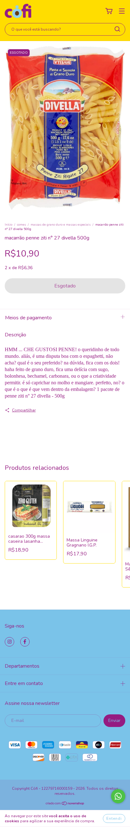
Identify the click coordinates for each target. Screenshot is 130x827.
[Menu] (122, 11)
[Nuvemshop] (65, 804)
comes (21, 224)
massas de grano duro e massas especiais (61, 224)
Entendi (114, 818)
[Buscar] (117, 29)
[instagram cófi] (9, 642)
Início (8, 224)
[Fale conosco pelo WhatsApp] (118, 796)
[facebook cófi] (25, 642)
